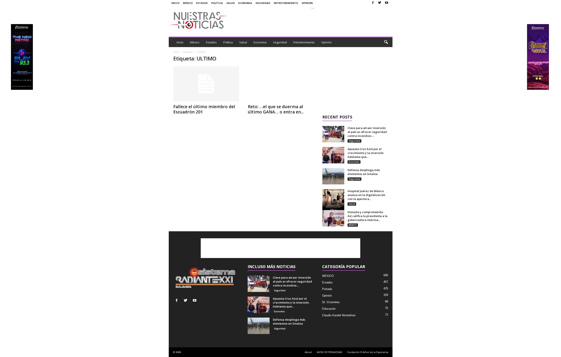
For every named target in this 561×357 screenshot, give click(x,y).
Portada (327, 289)
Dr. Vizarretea (330, 302)
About (308, 352)
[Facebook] (373, 3)
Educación (329, 308)
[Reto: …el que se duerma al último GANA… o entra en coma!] (281, 83)
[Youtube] (386, 3)
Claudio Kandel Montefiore (338, 315)
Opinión (307, 3)
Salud (230, 3)
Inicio (175, 3)
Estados (202, 3)
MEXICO (353, 224)
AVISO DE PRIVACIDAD (329, 352)
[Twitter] (379, 3)
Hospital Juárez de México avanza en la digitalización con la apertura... (366, 195)
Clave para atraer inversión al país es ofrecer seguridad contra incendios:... (367, 132)
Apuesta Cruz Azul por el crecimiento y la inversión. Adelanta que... (366, 153)
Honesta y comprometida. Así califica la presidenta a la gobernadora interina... (367, 216)
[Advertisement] (312, 20)
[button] (386, 42)
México (188, 3)
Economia (245, 3)
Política (217, 3)
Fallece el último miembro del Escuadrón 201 (204, 109)
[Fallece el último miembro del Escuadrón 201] (206, 83)
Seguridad (263, 3)
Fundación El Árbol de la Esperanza (367, 352)
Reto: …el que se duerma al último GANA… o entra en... (276, 109)
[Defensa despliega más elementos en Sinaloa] (333, 176)
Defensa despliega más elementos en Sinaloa (364, 172)
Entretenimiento (286, 3)
